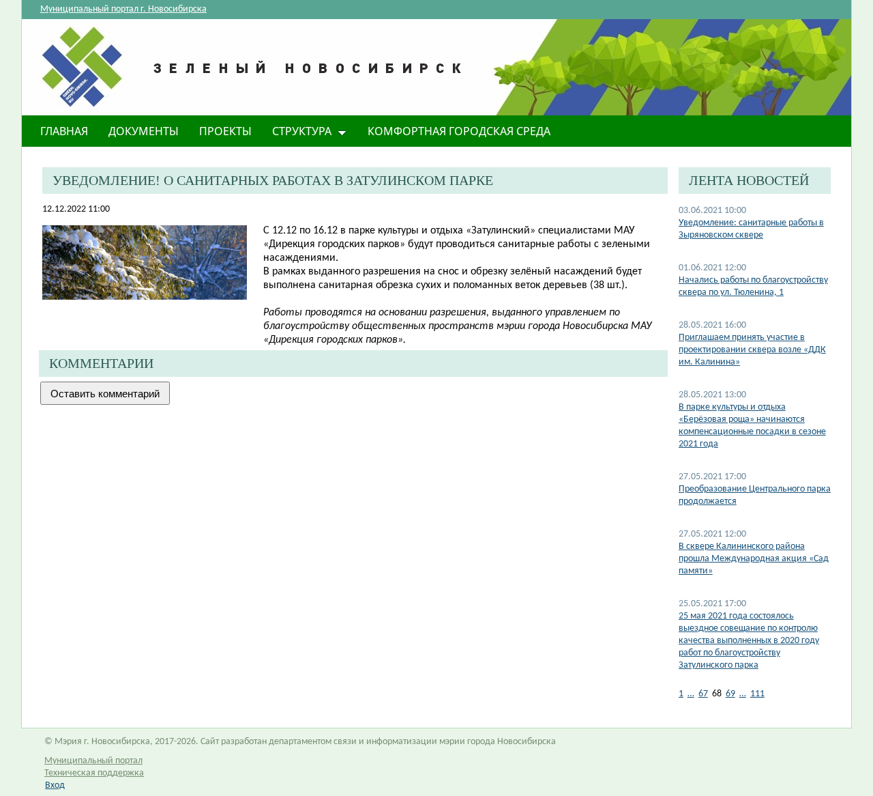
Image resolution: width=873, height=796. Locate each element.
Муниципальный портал (93, 761)
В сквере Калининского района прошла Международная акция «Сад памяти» (754, 558)
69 (730, 694)
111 (757, 694)
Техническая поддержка (94, 773)
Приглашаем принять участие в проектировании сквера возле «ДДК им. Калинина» (752, 349)
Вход (55, 785)
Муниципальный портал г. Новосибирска (123, 9)
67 (703, 694)
